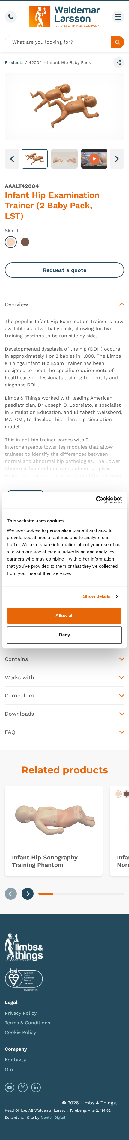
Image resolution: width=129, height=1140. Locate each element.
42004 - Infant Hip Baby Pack (60, 62)
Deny (64, 634)
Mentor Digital (53, 1117)
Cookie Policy (20, 1032)
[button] (35, 159)
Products (14, 62)
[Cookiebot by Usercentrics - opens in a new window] (96, 500)
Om (9, 1069)
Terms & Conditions (27, 1023)
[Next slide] (28, 894)
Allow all (65, 615)
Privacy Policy (21, 1013)
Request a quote (64, 270)
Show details (96, 596)
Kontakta (15, 1060)
